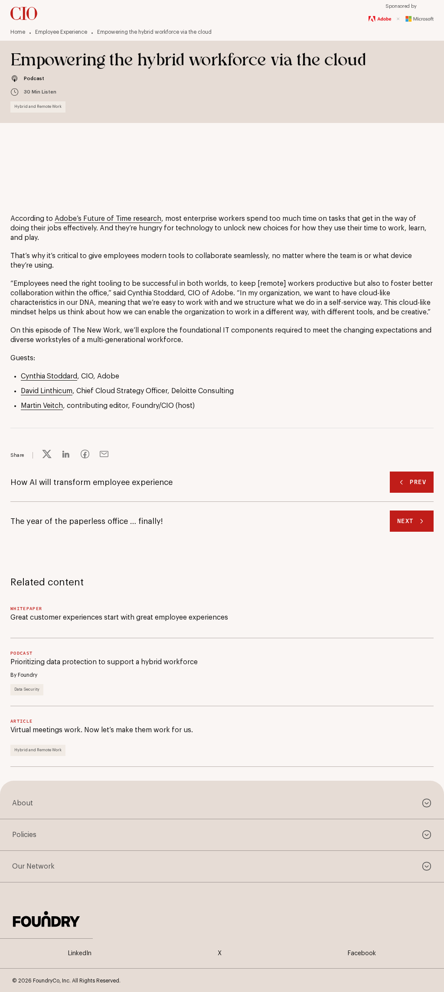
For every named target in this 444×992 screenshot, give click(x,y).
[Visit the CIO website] (23, 13)
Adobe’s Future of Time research (108, 218)
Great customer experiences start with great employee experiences (119, 617)
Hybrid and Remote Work (38, 107)
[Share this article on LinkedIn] (66, 455)
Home (17, 32)
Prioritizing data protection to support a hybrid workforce (104, 662)
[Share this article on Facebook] (85, 455)
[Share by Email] (104, 455)
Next (405, 521)
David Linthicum (46, 391)
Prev (418, 482)
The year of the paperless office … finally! (86, 521)
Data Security (26, 689)
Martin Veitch (42, 405)
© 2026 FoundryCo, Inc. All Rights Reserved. (66, 980)
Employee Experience (61, 32)
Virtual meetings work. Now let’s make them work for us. (101, 730)
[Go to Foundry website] (46, 917)
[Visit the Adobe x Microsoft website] (401, 19)
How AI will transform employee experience (91, 482)
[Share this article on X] (47, 455)
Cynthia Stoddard (49, 376)
